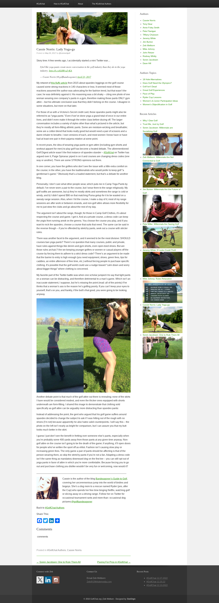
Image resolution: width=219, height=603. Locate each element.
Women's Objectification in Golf (157, 104)
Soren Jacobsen (150, 60)
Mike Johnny (149, 49)
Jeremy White (149, 38)
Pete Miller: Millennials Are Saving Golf (161, 224)
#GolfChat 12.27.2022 (157, 578)
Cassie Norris (74, 550)
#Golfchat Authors (56, 550)
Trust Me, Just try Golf (153, 124)
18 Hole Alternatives (152, 79)
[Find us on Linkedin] (48, 579)
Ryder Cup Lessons (152, 97)
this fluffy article (59, 83)
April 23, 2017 (84, 76)
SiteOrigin (131, 599)
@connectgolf (64, 53)
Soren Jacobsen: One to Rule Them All (58, 562)
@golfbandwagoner (81, 501)
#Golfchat (40, 4)
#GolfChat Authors (54, 507)
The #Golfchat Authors (101, 4)
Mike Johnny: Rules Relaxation (157, 279)
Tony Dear (147, 24)
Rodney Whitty (149, 56)
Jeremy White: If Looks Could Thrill (159, 250)
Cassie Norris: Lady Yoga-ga (156, 305)
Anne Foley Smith (151, 27)
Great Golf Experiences (154, 90)
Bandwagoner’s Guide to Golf (111, 478)
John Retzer (148, 52)
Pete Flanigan (149, 31)
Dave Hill (147, 63)
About (80, 4)
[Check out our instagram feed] (55, 579)
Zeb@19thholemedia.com (99, 581)
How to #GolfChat (61, 4)
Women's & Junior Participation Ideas (160, 101)
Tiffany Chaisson (150, 35)
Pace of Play (148, 94)
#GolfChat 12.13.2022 (157, 585)
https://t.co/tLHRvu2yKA (60, 70)
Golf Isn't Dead (150, 86)
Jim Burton (148, 42)
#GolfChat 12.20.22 (155, 581)
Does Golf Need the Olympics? (157, 83)
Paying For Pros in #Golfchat (114, 562)
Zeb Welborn (149, 45)
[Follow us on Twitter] (40, 579)
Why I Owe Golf (150, 120)
